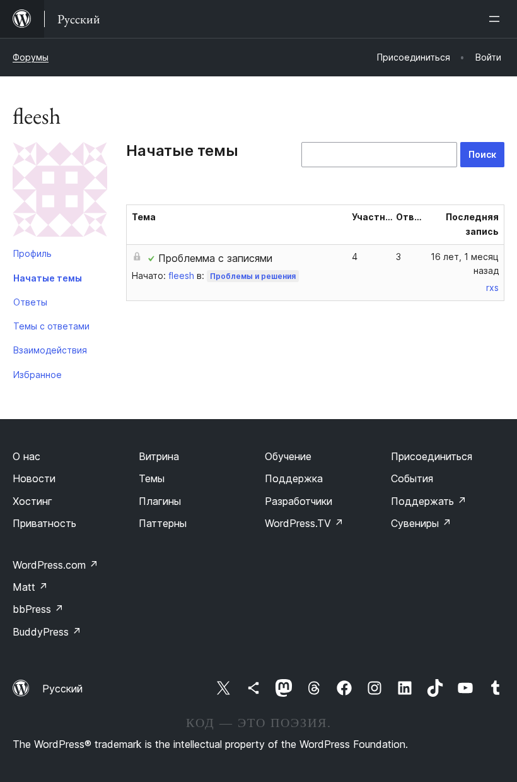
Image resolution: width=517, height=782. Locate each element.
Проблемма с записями (215, 258)
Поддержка (294, 478)
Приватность (44, 523)
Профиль (32, 253)
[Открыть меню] (497, 19)
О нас (26, 456)
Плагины (160, 501)
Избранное (37, 374)
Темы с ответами (51, 326)
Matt (30, 587)
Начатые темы (47, 278)
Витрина (159, 456)
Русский (62, 688)
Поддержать (429, 501)
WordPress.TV (304, 523)
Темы (152, 478)
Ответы (30, 302)
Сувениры (421, 523)
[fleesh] (60, 192)
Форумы (31, 57)
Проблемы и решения (253, 276)
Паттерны (163, 523)
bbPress (38, 609)
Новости (34, 478)
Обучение (288, 456)
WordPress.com (55, 565)
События (412, 478)
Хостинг (32, 501)
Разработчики (298, 501)
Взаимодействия (50, 350)
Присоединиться (431, 456)
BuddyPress (47, 631)
